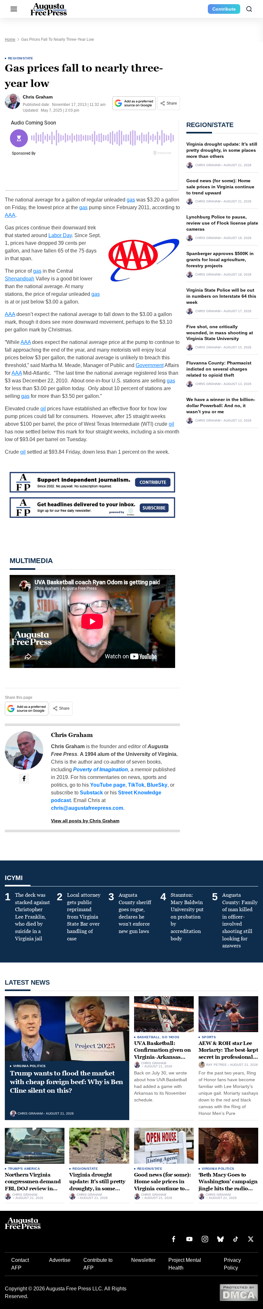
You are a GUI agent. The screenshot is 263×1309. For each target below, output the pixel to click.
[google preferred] (134, 103)
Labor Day (60, 235)
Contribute (224, 9)
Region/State (20, 58)
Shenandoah (19, 278)
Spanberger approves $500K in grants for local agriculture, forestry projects (220, 259)
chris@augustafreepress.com (87, 808)
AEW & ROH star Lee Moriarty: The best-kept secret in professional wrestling (228, 1053)
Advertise (60, 1260)
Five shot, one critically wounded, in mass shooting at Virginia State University (219, 332)
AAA (10, 215)
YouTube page (107, 785)
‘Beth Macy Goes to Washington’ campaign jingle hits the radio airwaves (228, 1185)
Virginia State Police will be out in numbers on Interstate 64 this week (221, 296)
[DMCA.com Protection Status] (238, 1292)
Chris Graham (72, 735)
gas (131, 199)
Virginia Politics (29, 1066)
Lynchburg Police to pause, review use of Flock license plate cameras (222, 223)
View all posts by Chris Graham (85, 820)
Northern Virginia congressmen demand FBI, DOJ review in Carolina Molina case (33, 1185)
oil (43, 408)
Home (10, 39)
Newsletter (143, 1260)
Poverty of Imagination (100, 769)
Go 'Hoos (170, 1037)
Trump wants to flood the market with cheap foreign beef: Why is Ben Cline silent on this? (66, 1082)
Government (150, 365)
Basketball (148, 1037)
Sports (209, 1037)
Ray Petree (216, 1064)
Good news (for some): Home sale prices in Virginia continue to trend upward (220, 186)
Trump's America (24, 1168)
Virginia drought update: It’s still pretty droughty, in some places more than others (221, 150)
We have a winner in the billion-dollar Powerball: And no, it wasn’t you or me (220, 405)
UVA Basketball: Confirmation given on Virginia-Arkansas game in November (162, 1053)
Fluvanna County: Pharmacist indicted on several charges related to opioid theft (218, 369)
